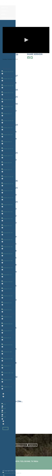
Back (5, 428)
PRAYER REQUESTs (21, 445)
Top (4, 475)
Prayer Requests (7, 18)
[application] (26, 40)
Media (3, 14)
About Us (4, 7)
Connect (4, 11)
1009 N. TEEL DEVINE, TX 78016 (26, 461)
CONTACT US (32, 445)
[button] (26, 40)
